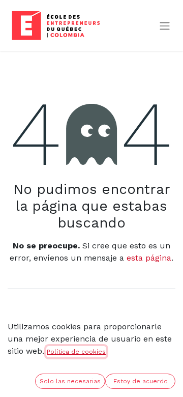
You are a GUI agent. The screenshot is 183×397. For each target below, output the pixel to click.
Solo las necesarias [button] (70, 381)
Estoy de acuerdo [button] (140, 381)
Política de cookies (76, 351)
